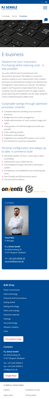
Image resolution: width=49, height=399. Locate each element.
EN (46, 2)
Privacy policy (30, 395)
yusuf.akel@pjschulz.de (14, 261)
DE (42, 2)
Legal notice (8, 395)
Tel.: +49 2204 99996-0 (13, 363)
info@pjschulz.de (10, 369)
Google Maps (11, 375)
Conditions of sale (32, 390)
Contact (7, 390)
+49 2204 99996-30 (17, 258)
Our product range (13, 339)
